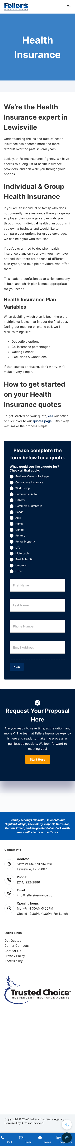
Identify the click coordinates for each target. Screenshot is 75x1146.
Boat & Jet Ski (24, 559)
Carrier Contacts (16, 945)
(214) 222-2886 (28, 882)
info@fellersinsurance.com (36, 895)
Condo (19, 529)
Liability (20, 500)
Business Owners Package (32, 476)
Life (17, 547)
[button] (37, 759)
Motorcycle (22, 553)
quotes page (42, 421)
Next (16, 666)
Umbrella (21, 565)
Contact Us (12, 951)
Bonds (19, 512)
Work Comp (22, 488)
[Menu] (69, 7)
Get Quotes (12, 940)
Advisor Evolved (32, 1123)
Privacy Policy (14, 956)
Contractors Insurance (29, 482)
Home (19, 523)
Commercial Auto (26, 494)
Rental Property (25, 541)
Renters (20, 535)
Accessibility (13, 961)
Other (18, 571)
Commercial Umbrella (28, 506)
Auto (18, 517)
